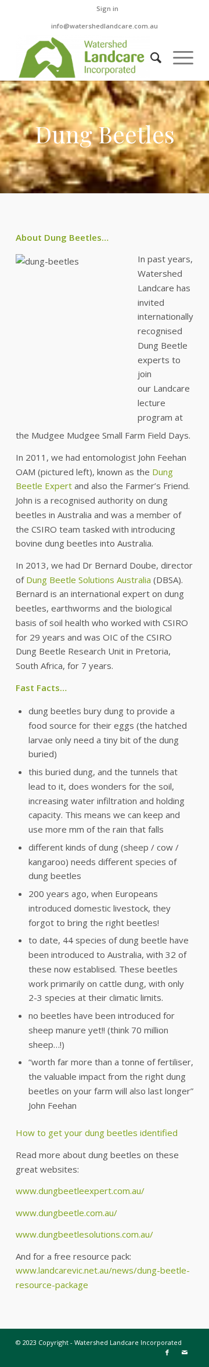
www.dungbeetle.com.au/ (66, 1212)
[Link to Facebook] (167, 1352)
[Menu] (177, 57)
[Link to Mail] (184, 1352)
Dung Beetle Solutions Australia (88, 579)
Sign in (107, 8)
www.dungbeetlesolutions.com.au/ (84, 1234)
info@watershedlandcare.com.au (104, 25)
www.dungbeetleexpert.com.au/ (80, 1190)
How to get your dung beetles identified (97, 1132)
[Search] (150, 57)
